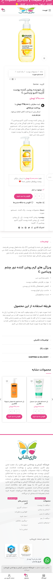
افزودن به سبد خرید (23, 196)
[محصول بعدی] (10, 79)
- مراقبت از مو (45, 518)
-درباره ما (24, 525)
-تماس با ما (24, 529)
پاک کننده (20, 72)
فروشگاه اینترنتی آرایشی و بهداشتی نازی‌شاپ (18, 568)
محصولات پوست (31, 72)
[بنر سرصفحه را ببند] (3, 2)
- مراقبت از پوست (43, 505)
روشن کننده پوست (31, 217)
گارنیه (33, 223)
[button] (39, 416)
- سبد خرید (24, 516)
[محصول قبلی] (15, 79)
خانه (41, 72)
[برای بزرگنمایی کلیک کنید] (44, 58)
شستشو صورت (37, 74)
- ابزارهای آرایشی (44, 523)
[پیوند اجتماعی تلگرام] (19, 227)
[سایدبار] (50, 177)
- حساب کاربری (22, 507)
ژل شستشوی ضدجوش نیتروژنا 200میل (14, 402)
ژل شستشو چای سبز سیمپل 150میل (39, 402)
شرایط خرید (36, 115)
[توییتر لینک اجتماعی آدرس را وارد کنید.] (29, 227)
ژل (21, 217)
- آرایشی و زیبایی (44, 509)
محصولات (42, 500)
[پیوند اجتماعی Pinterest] (25, 227)
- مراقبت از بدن (44, 514)
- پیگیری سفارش (22, 521)
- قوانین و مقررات (21, 512)
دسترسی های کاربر (18, 502)
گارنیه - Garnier (38, 84)
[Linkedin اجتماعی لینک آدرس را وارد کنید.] (22, 227)
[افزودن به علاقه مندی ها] (31, 381)
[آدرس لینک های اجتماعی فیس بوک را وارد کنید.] (32, 227)
